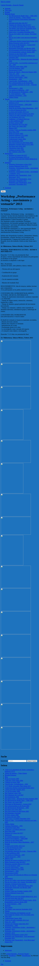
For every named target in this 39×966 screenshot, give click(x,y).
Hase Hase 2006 (14, 132)
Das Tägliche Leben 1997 (17, 152)
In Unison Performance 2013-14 (19, 157)
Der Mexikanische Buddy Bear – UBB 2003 (23, 16)
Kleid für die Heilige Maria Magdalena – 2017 (23, 108)
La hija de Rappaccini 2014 (17, 110)
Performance (9, 153)
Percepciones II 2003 (15, 70)
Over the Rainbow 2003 (16, 68)
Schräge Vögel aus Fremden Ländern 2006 (22, 130)
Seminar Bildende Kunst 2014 (18, 166)
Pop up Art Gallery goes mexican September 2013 (20, 880)
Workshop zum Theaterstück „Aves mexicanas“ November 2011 (20, 183)
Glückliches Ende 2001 (16, 148)
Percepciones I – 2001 (16, 88)
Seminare (8, 162)
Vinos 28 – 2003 (14, 74)
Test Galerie (8, 907)
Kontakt (7, 12)
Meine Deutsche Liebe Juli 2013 (19, 43)
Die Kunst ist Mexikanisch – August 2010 (22, 45)
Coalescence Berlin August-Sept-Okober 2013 (23, 41)
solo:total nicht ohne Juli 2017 (18, 23)
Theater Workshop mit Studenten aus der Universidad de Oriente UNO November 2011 (19, 914)
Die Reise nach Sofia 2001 (17, 146)
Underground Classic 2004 (17, 139)
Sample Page (9, 889)
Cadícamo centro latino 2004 (18, 66)
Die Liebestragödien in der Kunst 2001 (21, 83)
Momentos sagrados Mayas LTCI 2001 (21, 144)
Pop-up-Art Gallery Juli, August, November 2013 (20, 882)
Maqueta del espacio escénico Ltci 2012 (21, 114)
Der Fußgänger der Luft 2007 (18, 124)
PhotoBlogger (26, 955)
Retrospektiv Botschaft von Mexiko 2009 (22, 48)
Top (2, 964)
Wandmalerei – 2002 (15, 79)
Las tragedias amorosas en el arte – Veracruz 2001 (20, 851)
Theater (7, 99)
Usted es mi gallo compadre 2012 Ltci (21, 115)
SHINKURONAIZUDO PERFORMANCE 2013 (21, 896)
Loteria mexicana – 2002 (16, 75)
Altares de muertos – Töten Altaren (20, 17)
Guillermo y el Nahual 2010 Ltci (19, 119)
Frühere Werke (13, 97)
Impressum (8, 835)
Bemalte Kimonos (14, 106)
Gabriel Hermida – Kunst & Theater (12, 5)
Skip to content (5, 2)
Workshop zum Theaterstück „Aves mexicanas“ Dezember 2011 (20, 180)
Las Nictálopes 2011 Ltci (17, 117)
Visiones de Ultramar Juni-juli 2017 (20, 25)
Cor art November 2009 (16, 46)
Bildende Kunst (10, 14)
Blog (6, 777)
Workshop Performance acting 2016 (20, 164)
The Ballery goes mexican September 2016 (22, 28)
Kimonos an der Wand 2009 (18, 54)
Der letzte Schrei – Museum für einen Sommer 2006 (21, 799)
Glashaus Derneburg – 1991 (18, 95)
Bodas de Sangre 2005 (16, 133)
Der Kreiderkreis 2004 (16, 141)
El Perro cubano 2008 (16, 123)
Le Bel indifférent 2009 (16, 121)
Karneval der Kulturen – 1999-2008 (20, 104)
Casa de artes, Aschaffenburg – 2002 (20, 81)
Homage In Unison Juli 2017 (18, 155)
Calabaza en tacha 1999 (16, 150)
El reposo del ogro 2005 (16, 137)
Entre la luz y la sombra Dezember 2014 (21, 32)
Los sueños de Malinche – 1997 (19, 90)
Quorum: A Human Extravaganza (15, 884)
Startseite (7, 8)
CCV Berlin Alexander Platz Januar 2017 (22, 26)
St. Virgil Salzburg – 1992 (17, 94)
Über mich (8, 10)
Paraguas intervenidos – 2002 (18, 77)
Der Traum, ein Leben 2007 (17, 126)
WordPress (12, 955)
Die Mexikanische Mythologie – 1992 (21, 92)
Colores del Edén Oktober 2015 (19, 30)
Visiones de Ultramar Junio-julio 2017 (17, 924)
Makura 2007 (13, 128)
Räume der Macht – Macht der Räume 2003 (23, 72)
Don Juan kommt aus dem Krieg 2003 (21, 143)
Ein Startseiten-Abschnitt (12, 813)
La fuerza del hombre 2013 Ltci (19, 112)
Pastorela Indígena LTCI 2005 (18, 135)
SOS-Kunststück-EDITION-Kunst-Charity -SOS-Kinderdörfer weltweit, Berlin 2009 (23, 51)
